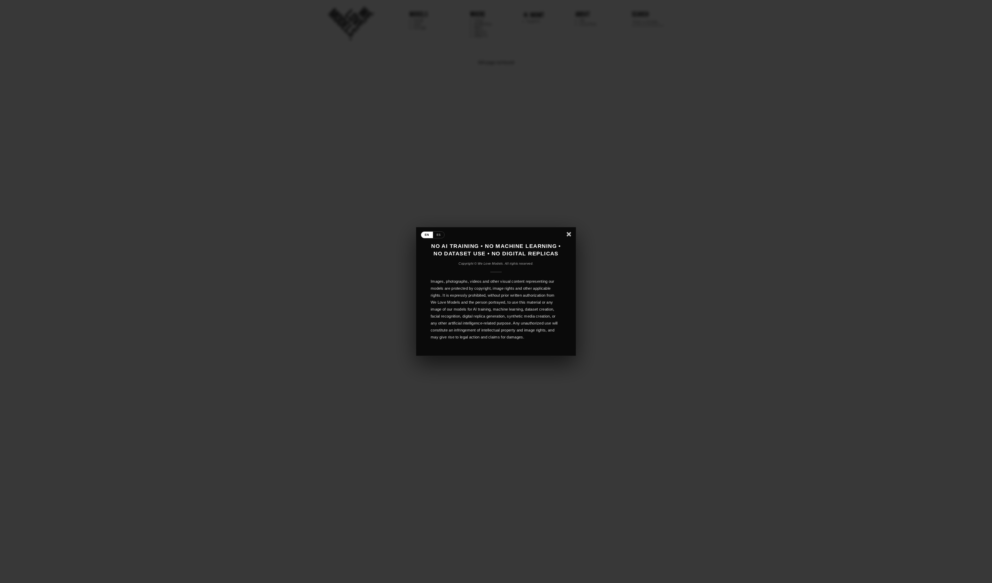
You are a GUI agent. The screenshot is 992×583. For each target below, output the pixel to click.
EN (427, 234)
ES (439, 234)
